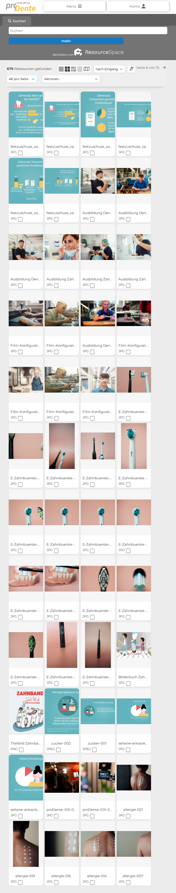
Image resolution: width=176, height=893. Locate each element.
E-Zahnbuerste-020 (135, 412)
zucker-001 (97, 743)
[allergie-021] (134, 778)
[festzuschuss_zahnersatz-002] (26, 181)
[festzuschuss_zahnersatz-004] (98, 114)
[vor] (164, 67)
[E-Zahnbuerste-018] (62, 446)
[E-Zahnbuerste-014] (134, 446)
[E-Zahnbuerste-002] (62, 645)
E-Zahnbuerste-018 (63, 478)
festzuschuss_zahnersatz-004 (108, 146)
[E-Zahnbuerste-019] (26, 446)
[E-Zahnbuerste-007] (62, 579)
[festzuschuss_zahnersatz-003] (134, 114)
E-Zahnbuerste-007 (64, 610)
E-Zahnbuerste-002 (64, 677)
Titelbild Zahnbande (28, 743)
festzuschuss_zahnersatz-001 (72, 213)
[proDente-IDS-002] (98, 778)
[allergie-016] (62, 844)
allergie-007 (133, 876)
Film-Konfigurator (26, 345)
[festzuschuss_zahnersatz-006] (26, 114)
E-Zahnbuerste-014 (135, 478)
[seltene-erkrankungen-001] (134, 711)
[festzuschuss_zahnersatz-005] (62, 114)
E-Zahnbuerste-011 (63, 544)
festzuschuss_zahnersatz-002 (36, 213)
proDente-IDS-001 (62, 809)
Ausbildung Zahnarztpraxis (70, 279)
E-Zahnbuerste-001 (99, 677)
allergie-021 (133, 809)
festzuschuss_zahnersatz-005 (72, 146)
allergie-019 (25, 876)
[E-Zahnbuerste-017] (98, 446)
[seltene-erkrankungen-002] (26, 778)
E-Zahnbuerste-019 (27, 478)
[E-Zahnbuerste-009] (134, 512)
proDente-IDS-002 (98, 809)
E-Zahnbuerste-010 (99, 544)
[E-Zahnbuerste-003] (26, 645)
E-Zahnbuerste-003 (28, 677)
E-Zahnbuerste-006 (99, 610)
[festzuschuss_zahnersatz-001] (62, 181)
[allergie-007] (134, 844)
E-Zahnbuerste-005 (135, 610)
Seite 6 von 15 (148, 67)
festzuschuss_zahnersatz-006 (36, 146)
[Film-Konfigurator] (26, 313)
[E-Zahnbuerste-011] (62, 512)
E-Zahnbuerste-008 (28, 610)
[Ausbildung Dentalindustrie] (98, 181)
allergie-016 (61, 876)
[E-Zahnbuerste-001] (98, 645)
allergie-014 (97, 876)
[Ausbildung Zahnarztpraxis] (62, 247)
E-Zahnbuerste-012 (27, 544)
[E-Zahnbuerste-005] (134, 579)
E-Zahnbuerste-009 (135, 544)
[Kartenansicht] (86, 69)
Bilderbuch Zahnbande (138, 677)
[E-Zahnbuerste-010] (98, 512)
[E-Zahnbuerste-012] (26, 512)
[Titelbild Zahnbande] (26, 711)
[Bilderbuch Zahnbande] (134, 645)
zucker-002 (61, 743)
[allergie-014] (98, 844)
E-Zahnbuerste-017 (99, 478)
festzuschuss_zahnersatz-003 (143, 146)
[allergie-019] (26, 844)
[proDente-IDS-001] (62, 778)
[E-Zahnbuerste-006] (98, 579)
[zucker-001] (98, 711)
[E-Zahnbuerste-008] (26, 579)
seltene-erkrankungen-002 (34, 809)
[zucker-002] (62, 711)
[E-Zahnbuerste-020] (134, 380)
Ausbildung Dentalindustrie (106, 213)
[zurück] (132, 67)
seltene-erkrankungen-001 (141, 743)
